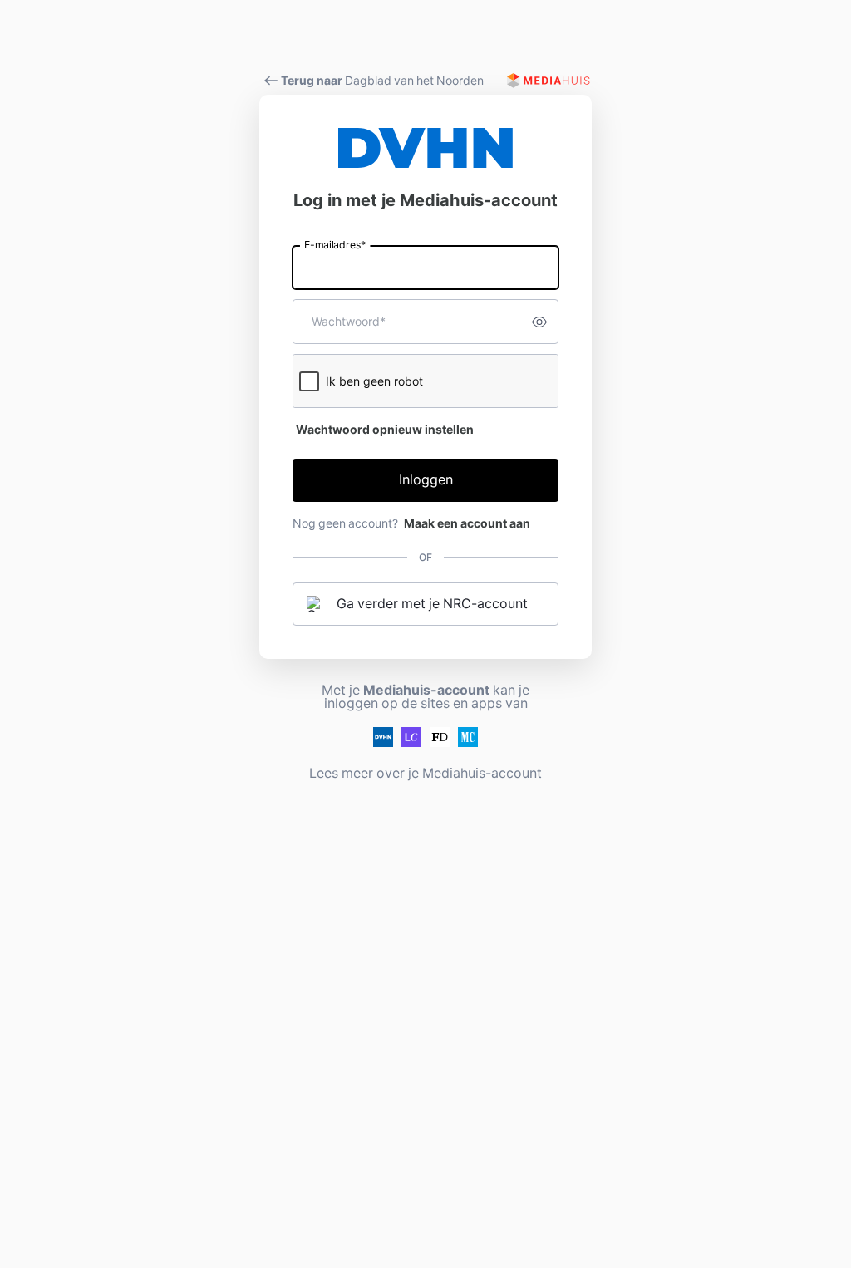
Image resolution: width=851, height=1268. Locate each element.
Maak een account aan (467, 523)
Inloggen (426, 480)
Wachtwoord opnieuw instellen (385, 429)
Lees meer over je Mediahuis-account (425, 773)
